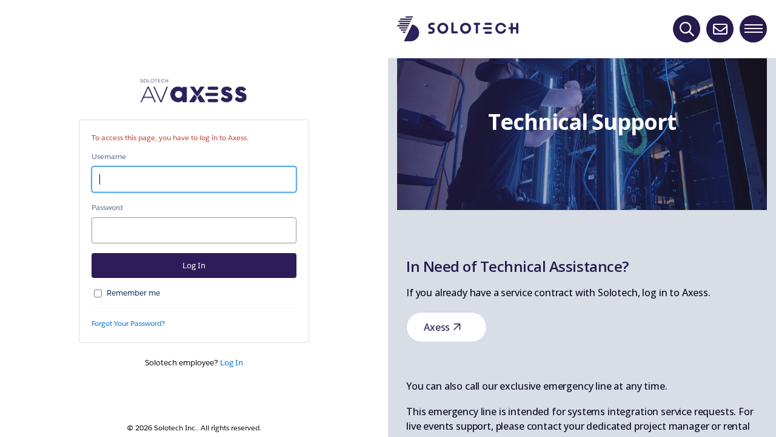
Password (107, 207)
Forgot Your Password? (128, 323)
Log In (231, 362)
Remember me (133, 293)
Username (109, 156)
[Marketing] (582, 218)
